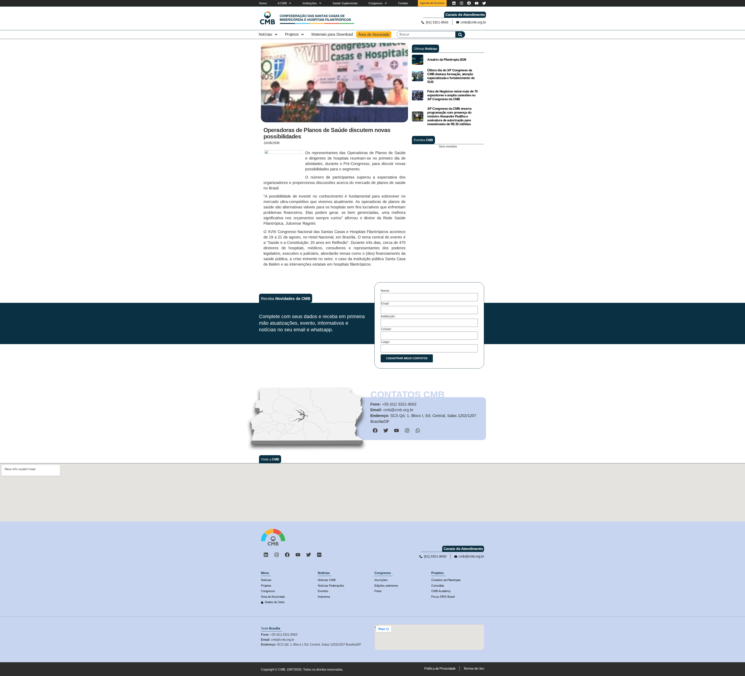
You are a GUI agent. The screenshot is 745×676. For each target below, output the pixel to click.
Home (263, 3)
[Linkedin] (454, 3)
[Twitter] (484, 3)
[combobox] (426, 34)
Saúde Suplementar (345, 3)
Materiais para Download (332, 34)
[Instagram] (461, 3)
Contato (403, 3)
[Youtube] (476, 3)
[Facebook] (469, 3)
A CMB (282, 3)
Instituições (309, 3)
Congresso (375, 3)
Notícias (265, 34)
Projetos (292, 34)
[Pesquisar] (460, 34)
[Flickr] (319, 554)
